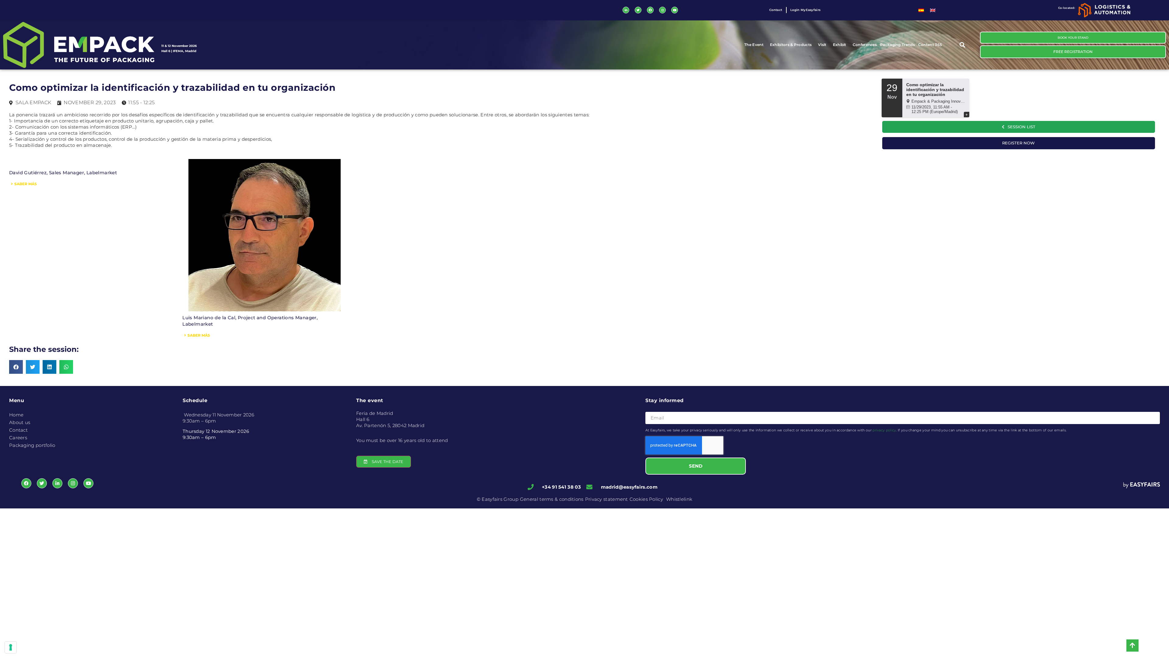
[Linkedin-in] (626, 10)
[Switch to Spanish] (921, 10)
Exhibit (839, 44)
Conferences (865, 44)
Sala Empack (33, 102)
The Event (754, 44)
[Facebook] (650, 10)
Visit (822, 44)
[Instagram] (662, 10)
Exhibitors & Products (791, 44)
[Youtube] (674, 10)
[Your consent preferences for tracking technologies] (10, 647)
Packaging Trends (897, 44)
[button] (962, 45)
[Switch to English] (933, 10)
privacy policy (884, 430)
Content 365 (930, 44)
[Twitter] (638, 10)
